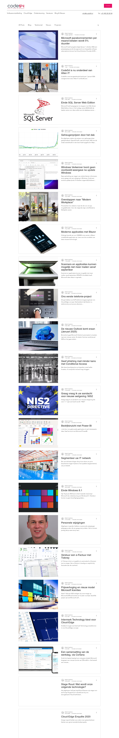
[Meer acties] (97, 34)
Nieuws (48, 25)
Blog (29, 25)
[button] (98, 25)
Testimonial (38, 25)
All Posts (21, 25)
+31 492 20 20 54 (106, 13)
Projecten (58, 25)
